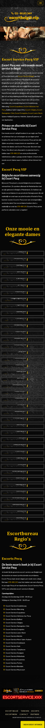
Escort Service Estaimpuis (15, 643)
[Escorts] (22, 691)
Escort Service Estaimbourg (16, 606)
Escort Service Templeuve (15, 649)
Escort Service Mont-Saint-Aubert (18, 639)
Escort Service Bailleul (14, 619)
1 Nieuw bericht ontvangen (32, 724)
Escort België (11, 711)
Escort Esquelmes (16, 106)
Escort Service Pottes (14, 663)
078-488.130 (15, 153)
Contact (24, 714)
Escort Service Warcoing (15, 609)
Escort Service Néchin (14, 636)
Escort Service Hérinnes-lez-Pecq (18, 616)
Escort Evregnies (21, 113)
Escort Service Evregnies (15, 629)
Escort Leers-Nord (35, 113)
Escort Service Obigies (14, 623)
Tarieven (25, 711)
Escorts (35, 711)
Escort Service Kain (13, 646)
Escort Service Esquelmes (15, 613)
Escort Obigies (31, 110)
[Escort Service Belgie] (22, 18)
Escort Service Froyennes (15, 660)
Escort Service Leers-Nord (15, 633)
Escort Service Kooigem (15, 653)
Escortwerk (11, 714)
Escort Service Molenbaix (15, 656)
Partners (34, 714)
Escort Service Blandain (14, 666)
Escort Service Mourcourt (15, 670)
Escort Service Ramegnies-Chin (17, 626)
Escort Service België (26, 76)
